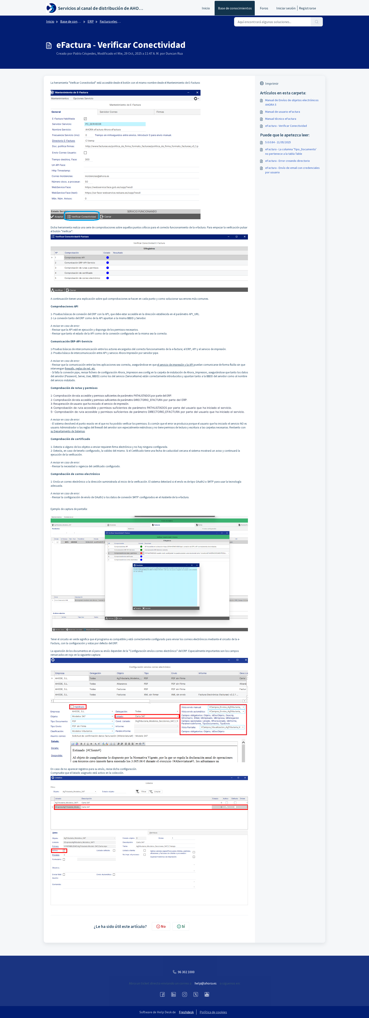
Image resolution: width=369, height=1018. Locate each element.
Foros (264, 8)
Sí (183, 926)
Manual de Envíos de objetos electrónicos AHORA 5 (292, 102)
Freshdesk (186, 1012)
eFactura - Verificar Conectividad (286, 126)
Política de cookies (213, 1012)
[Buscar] (317, 21)
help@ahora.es (206, 983)
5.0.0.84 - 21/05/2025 (278, 142)
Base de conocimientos (235, 8)
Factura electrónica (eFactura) (122, 21)
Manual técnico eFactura (280, 119)
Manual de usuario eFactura (282, 112)
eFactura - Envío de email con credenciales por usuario (292, 170)
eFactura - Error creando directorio (287, 161)
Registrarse (307, 8)
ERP (91, 21)
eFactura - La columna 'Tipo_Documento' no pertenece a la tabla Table (290, 151)
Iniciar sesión (286, 8)
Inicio (206, 8)
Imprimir (271, 83)
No (163, 926)
